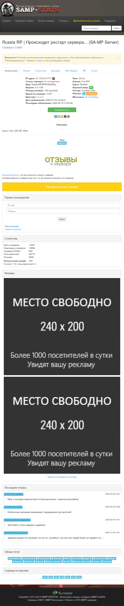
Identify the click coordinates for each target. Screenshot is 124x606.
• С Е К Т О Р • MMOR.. (13, 494)
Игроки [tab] (26, 70)
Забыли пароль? (13, 229)
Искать (117, 28)
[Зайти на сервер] (53, 78)
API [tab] (84, 70)
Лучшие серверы (46, 20)
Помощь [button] (63, 20)
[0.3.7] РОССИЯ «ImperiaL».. (16, 533)
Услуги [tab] (94, 70)
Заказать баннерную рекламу (62, 476)
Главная (6, 20)
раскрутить (91, 93)
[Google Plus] (68, 115)
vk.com (40, 96)
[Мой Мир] (65, 115)
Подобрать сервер (24, 20)
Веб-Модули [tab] (71, 70)
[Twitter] (58, 115)
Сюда (39, 60)
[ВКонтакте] (55, 115)
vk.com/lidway (91, 96)
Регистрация (12, 226)
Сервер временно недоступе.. (17, 520)
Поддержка (110, 20)
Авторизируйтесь (10, 174)
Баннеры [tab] (55, 70)
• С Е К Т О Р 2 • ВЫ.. (13, 507)
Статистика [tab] (40, 70)
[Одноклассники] (62, 115)
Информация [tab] (11, 70)
